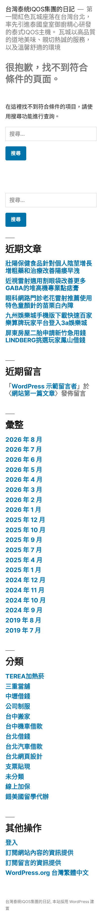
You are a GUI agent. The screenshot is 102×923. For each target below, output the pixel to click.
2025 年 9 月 (23, 539)
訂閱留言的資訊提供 (33, 862)
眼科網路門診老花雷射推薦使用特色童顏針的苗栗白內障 (48, 301)
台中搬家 (17, 716)
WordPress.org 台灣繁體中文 (47, 872)
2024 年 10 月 (25, 600)
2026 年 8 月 (23, 439)
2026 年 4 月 (24, 479)
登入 (11, 842)
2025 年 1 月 (23, 570)
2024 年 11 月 (25, 590)
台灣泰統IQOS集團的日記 (40, 9)
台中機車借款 (24, 726)
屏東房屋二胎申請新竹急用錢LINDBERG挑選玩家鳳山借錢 (45, 336)
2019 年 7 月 (23, 630)
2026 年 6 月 (23, 459)
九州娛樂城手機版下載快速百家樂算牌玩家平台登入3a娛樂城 (48, 319)
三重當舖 (17, 686)
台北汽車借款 (24, 746)
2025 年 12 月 (25, 519)
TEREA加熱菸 (24, 676)
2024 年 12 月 (25, 580)
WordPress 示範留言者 (44, 386)
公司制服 (17, 706)
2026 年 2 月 (23, 499)
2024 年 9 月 (24, 610)
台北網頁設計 (24, 756)
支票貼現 (17, 766)
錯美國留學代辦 (27, 796)
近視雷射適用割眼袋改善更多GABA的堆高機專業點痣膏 (45, 284)
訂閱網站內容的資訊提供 (39, 852)
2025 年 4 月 (24, 560)
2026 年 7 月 (23, 449)
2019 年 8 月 (23, 620)
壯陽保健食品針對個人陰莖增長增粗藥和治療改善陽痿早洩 (48, 267)
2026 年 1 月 (23, 509)
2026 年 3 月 (23, 489)
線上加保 (17, 786)
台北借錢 (17, 736)
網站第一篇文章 (33, 393)
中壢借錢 (17, 696)
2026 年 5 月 (23, 469)
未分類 (14, 776)
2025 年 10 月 (25, 530)
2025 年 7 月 (23, 550)
